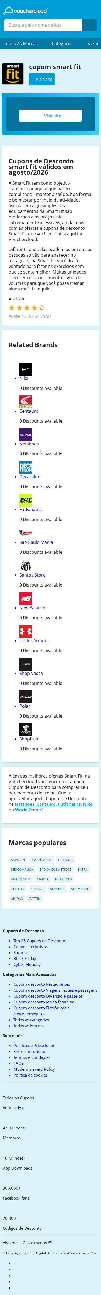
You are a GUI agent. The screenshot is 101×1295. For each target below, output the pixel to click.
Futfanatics (69, 804)
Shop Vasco (31, 673)
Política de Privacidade (34, 1045)
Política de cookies (30, 1075)
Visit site (52, 116)
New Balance (32, 608)
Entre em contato (29, 1051)
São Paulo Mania (36, 542)
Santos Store (32, 575)
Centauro (29, 411)
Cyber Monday (27, 964)
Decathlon (29, 477)
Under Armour (34, 640)
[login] (27, 307)
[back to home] (26, 10)
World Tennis (28, 810)
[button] (24, 43)
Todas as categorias (31, 1019)
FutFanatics (31, 509)
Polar (24, 706)
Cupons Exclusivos (30, 946)
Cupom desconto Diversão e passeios (48, 996)
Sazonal (20, 952)
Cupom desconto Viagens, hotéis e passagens (55, 990)
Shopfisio (28, 739)
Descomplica (22, 869)
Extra (83, 869)
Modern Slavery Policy (34, 1069)
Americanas (41, 860)
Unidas (17, 898)
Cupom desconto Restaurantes (41, 984)
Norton (17, 889)
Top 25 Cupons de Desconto (39, 940)
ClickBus (65, 860)
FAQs (18, 1063)
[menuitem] (24, 43)
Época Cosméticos (55, 869)
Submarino (80, 889)
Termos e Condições (31, 1057)
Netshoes (29, 444)
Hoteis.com (20, 879)
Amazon (18, 860)
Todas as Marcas (28, 1025)
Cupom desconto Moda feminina (43, 1002)
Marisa (43, 879)
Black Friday (24, 958)
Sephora (57, 889)
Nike (23, 378)
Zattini (35, 898)
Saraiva (37, 889)
